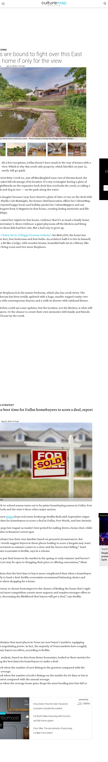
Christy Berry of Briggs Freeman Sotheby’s (26, 235)
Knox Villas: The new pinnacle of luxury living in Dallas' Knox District (52, 730)
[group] (16, 150)
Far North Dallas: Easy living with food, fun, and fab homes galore (51, 718)
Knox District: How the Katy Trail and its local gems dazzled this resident (50, 706)
